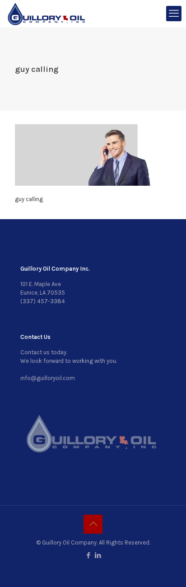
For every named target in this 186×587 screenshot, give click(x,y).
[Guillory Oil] (46, 13)
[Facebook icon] (88, 555)
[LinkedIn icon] (97, 555)
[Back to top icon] (93, 524)
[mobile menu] (173, 13)
